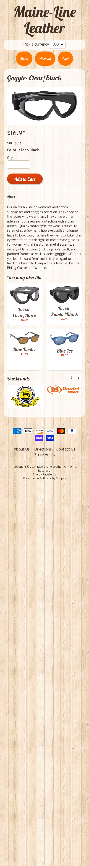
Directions (43, 449)
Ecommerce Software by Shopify (44, 478)
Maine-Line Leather (44, 20)
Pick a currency (36, 44)
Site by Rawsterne (44, 474)
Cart (65, 58)
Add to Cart (25, 179)
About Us (22, 449)
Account (45, 58)
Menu (24, 58)
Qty (10, 158)
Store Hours (44, 455)
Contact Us (65, 449)
